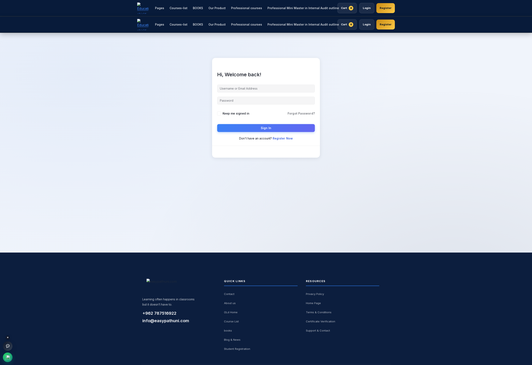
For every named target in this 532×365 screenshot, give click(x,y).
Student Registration (237, 348)
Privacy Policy (315, 294)
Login (367, 8)
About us (230, 303)
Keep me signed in (236, 113)
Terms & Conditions (318, 312)
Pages (159, 8)
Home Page (313, 303)
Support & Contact (318, 330)
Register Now (283, 138)
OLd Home (231, 312)
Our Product (217, 8)
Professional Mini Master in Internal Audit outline (303, 8)
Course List (231, 321)
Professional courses (246, 8)
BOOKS (198, 8)
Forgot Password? (301, 113)
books (228, 330)
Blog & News (232, 339)
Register (386, 8)
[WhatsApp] (7, 357)
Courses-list (178, 8)
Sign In (266, 128)
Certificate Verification (320, 321)
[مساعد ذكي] (7, 346)
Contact (229, 294)
